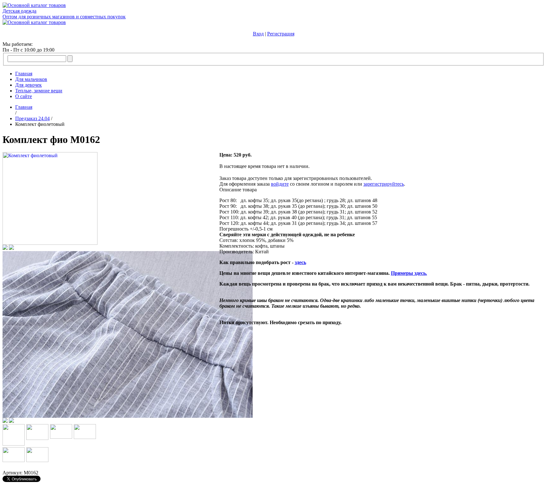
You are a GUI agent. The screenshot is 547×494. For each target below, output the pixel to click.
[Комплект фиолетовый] (50, 243)
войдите (280, 184)
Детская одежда (19, 11)
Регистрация (280, 33)
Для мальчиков (31, 79)
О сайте (23, 96)
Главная (23, 73)
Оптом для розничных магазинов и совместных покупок (64, 16)
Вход (258, 33)
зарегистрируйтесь (383, 184)
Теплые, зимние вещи (38, 90)
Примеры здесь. (409, 273)
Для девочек (28, 85)
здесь (300, 262)
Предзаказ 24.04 (32, 118)
